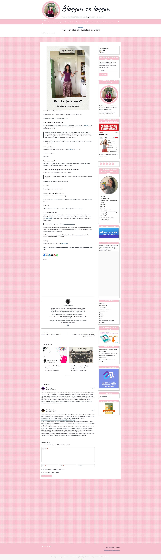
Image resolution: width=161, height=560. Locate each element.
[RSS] (47, 546)
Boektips (78, 22)
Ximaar (48, 388)
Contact (84, 22)
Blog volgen (104, 206)
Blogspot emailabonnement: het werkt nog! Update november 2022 (84, 334)
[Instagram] (45, 21)
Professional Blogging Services (112, 550)
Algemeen (80, 27)
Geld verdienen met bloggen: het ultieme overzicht (100, 22)
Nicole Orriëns (68, 305)
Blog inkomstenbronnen (105, 309)
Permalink (103, 215)
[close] (81, 555)
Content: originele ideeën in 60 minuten (51, 333)
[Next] (91, 360)
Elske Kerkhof (50, 410)
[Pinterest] (42, 23)
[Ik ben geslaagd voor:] (109, 408)
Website (80, 465)
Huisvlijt (71, 149)
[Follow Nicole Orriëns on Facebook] (68, 325)
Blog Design (102, 307)
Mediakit (103, 204)
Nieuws (101, 316)
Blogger (101, 313)
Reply (92, 388)
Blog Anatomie (103, 305)
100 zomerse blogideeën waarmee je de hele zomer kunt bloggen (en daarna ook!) (108, 355)
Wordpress (102, 322)
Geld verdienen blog (106, 210)
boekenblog (49, 218)
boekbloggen (64, 243)
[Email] (50, 546)
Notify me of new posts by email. (51, 472)
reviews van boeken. (69, 224)
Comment (45, 448)
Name (44, 465)
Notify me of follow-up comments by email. (54, 469)
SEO (65, 22)
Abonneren (103, 74)
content (86, 125)
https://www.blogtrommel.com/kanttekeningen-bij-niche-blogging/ (58, 420)
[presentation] (55, 355)
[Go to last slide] (45, 360)
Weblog (103, 208)
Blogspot (103, 196)
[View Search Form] (118, 22)
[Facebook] (42, 21)
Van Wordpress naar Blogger (106, 320)
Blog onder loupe (103, 311)
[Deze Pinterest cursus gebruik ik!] (109, 337)
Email (62, 465)
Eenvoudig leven (105, 198)
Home (49, 22)
